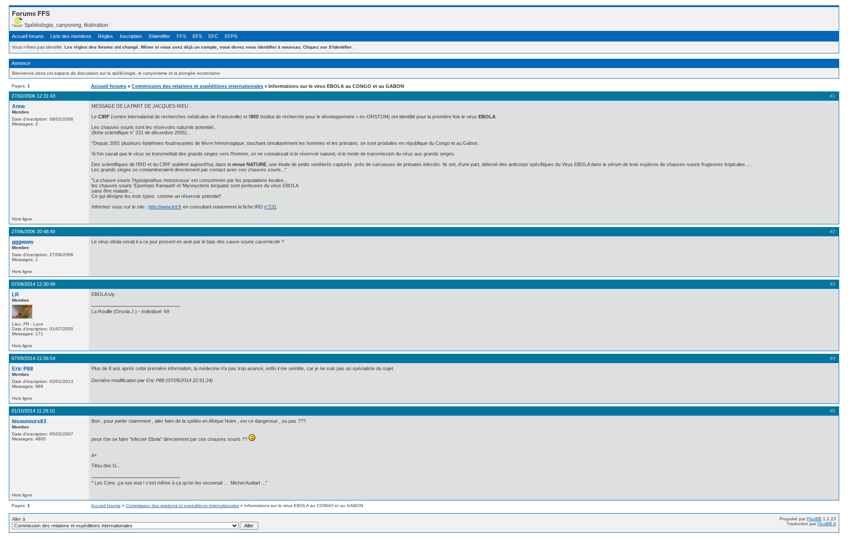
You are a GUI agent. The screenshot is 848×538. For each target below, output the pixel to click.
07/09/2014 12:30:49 (33, 284)
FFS (181, 36)
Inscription (131, 36)
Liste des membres (70, 36)
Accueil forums (28, 36)
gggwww (22, 242)
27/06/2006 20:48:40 (33, 231)
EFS (197, 36)
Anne (18, 106)
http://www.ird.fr (165, 206)
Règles (105, 36)
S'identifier (159, 36)
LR (15, 295)
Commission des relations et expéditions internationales (197, 86)
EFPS (231, 36)
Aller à (18, 519)
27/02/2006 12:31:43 (33, 96)
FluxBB (814, 518)
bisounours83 (29, 421)
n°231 (270, 206)
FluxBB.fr (827, 523)
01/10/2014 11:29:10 (33, 410)
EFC (213, 36)
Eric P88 (22, 369)
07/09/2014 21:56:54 (33, 358)
